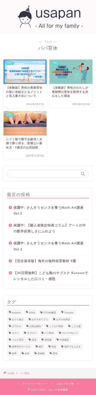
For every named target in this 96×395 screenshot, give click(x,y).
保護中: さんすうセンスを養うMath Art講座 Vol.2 (49, 210)
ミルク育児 (18, 340)
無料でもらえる (72, 346)
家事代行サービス (21, 346)
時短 (53, 346)
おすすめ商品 (63, 319)
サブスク (31, 333)
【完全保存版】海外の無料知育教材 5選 (45, 261)
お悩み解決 (35, 326)
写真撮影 (64, 340)
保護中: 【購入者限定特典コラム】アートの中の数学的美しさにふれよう (50, 228)
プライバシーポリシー (35, 383)
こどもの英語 (56, 326)
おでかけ (16, 326)
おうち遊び (18, 319)
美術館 (41, 353)
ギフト (15, 333)
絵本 (27, 353)
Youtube (68, 312)
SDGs (32, 312)
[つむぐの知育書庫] (48, 25)
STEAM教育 (49, 312)
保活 (34, 340)
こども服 (76, 326)
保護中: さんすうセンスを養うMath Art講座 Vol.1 (49, 246)
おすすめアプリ (40, 319)
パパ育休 (49, 333)
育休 (55, 353)
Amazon (16, 312)
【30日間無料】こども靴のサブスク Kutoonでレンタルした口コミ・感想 (51, 276)
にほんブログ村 (65, 383)
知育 (14, 353)
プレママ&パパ (70, 333)
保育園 (48, 340)
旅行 (41, 346)
